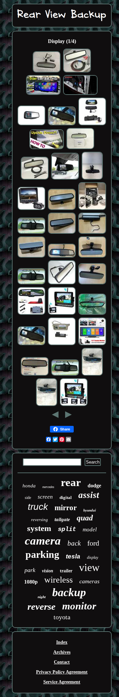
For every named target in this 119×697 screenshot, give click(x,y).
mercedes (48, 487)
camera (43, 540)
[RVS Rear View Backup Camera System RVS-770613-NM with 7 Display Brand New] (31, 209)
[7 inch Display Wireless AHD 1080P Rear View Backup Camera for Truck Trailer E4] (73, 405)
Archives (61, 652)
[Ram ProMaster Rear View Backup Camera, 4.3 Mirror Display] (65, 178)
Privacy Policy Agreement (62, 672)
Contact (62, 662)
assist (88, 495)
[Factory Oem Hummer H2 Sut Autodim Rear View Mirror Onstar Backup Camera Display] (31, 124)
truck (38, 507)
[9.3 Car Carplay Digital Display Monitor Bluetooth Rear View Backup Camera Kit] (92, 344)
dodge (94, 485)
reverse (41, 606)
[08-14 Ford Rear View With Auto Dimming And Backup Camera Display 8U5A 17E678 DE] (34, 374)
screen (45, 497)
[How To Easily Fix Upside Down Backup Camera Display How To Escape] (46, 148)
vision (47, 570)
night (42, 597)
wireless (58, 580)
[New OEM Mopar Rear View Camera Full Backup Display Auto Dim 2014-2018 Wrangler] (80, 148)
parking (42, 554)
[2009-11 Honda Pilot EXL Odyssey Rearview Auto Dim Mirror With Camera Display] (61, 283)
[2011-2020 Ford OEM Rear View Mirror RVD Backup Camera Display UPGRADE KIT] (34, 178)
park (29, 570)
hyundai (89, 510)
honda (29, 485)
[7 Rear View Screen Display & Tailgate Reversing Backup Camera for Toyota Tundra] (92, 124)
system (39, 528)
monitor (79, 606)
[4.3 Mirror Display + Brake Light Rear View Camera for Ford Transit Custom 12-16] (31, 313)
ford (93, 543)
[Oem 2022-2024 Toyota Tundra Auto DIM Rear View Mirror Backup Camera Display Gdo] (92, 283)
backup (69, 592)
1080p (31, 582)
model (90, 529)
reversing (39, 519)
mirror (66, 508)
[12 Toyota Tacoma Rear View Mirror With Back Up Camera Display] (61, 256)
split (67, 529)
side (28, 497)
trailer (66, 570)
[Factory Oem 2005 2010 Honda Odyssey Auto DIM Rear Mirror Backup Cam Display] (92, 232)
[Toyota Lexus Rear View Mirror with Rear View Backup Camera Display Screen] (46, 71)
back (74, 543)
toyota (62, 617)
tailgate (62, 519)
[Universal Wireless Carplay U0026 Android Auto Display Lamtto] (43, 94)
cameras (89, 581)
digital (66, 497)
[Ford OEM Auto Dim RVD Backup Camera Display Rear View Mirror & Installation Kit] (77, 71)
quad (85, 517)
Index (61, 642)
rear (71, 482)
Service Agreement (61, 681)
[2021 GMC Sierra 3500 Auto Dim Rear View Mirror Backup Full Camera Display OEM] (92, 374)
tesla (73, 556)
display (92, 557)
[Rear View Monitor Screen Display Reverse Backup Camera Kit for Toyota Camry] (61, 344)
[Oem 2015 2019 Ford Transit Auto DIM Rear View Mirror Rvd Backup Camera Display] (61, 232)
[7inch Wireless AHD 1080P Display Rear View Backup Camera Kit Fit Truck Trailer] (61, 313)
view (89, 567)
